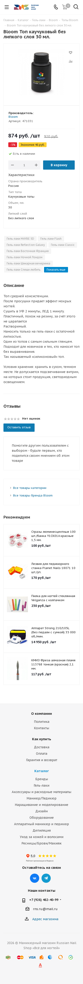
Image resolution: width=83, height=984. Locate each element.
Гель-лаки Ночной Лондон (24, 257)
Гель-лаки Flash (51, 238)
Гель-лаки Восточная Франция (28, 251)
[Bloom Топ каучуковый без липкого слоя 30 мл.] (41, 72)
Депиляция (42, 830)
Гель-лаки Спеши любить (23, 269)
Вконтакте (34, 878)
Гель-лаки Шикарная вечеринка (28, 263)
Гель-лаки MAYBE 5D (20, 238)
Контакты (41, 728)
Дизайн (41, 811)
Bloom (13, 117)
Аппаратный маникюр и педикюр (41, 824)
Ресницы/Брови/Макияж (41, 843)
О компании (41, 713)
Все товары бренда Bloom (33, 495)
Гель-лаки (41, 785)
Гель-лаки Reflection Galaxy (26, 245)
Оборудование (42, 818)
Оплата (41, 753)
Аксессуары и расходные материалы (41, 792)
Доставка (41, 747)
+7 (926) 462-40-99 (43, 900)
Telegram (46, 878)
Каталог (41, 771)
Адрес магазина (45, 919)
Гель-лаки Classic (62, 245)
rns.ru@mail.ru (45, 909)
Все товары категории (29, 488)
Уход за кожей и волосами (41, 837)
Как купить (41, 739)
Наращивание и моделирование (41, 805)
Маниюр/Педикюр (41, 798)
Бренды (41, 779)
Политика (41, 722)
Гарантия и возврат (41, 760)
